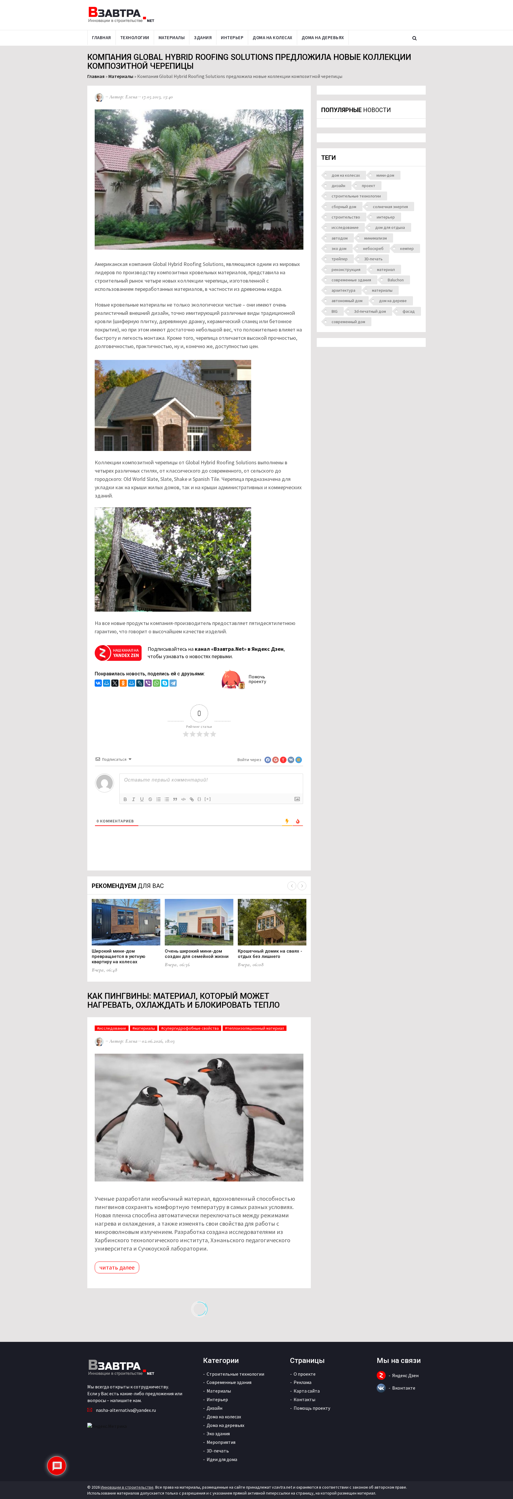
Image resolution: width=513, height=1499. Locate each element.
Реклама (302, 1382)
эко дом (339, 248)
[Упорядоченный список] (158, 799)
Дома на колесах (272, 37)
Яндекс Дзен (405, 1375)
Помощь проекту (312, 1408)
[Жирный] (125, 799)
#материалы (143, 1028)
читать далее (116, 1267)
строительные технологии (356, 196)
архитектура (343, 290)
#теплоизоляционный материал (254, 1028)
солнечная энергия (390, 206)
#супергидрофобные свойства (190, 1028)
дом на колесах (346, 175)
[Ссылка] (192, 799)
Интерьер (232, 37)
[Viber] (148, 684)
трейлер (340, 258)
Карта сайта (307, 1391)
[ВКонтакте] (98, 684)
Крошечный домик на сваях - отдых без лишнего (270, 953)
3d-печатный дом (370, 311)
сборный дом (344, 206)
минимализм (375, 238)
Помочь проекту (257, 679)
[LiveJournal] (139, 684)
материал (386, 269)
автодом (340, 238)
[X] (114, 684)
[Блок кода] (183, 799)
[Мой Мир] (106, 684)
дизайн (338, 185)
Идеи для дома (222, 1459)
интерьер (386, 217)
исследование (345, 227)
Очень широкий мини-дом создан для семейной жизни (197, 953)
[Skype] (164, 684)
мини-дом (385, 175)
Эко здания (218, 1433)
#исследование (111, 1028)
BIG (335, 311)
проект (368, 185)
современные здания (351, 280)
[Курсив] (133, 799)
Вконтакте (403, 1388)
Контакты (304, 1399)
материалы (382, 290)
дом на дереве (393, 300)
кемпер (407, 248)
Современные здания (229, 1382)
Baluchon (396, 280)
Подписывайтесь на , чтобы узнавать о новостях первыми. (216, 652)
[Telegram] (173, 684)
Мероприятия (221, 1442)
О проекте (305, 1374)
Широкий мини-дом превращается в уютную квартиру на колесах (118, 956)
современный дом (348, 321)
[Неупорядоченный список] (167, 799)
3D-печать (373, 258)
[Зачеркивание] (150, 799)
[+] (208, 799)
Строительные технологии (235, 1374)
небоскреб (373, 248)
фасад (409, 311)
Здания (203, 37)
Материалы (172, 37)
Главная (101, 37)
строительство (346, 217)
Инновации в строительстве (127, 1487)
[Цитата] (175, 799)
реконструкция (346, 269)
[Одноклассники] (123, 684)
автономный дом (347, 300)
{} (199, 799)
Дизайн (214, 1408)
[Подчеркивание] (142, 799)
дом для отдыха (390, 227)
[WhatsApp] (156, 684)
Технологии (134, 37)
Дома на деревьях (323, 37)
